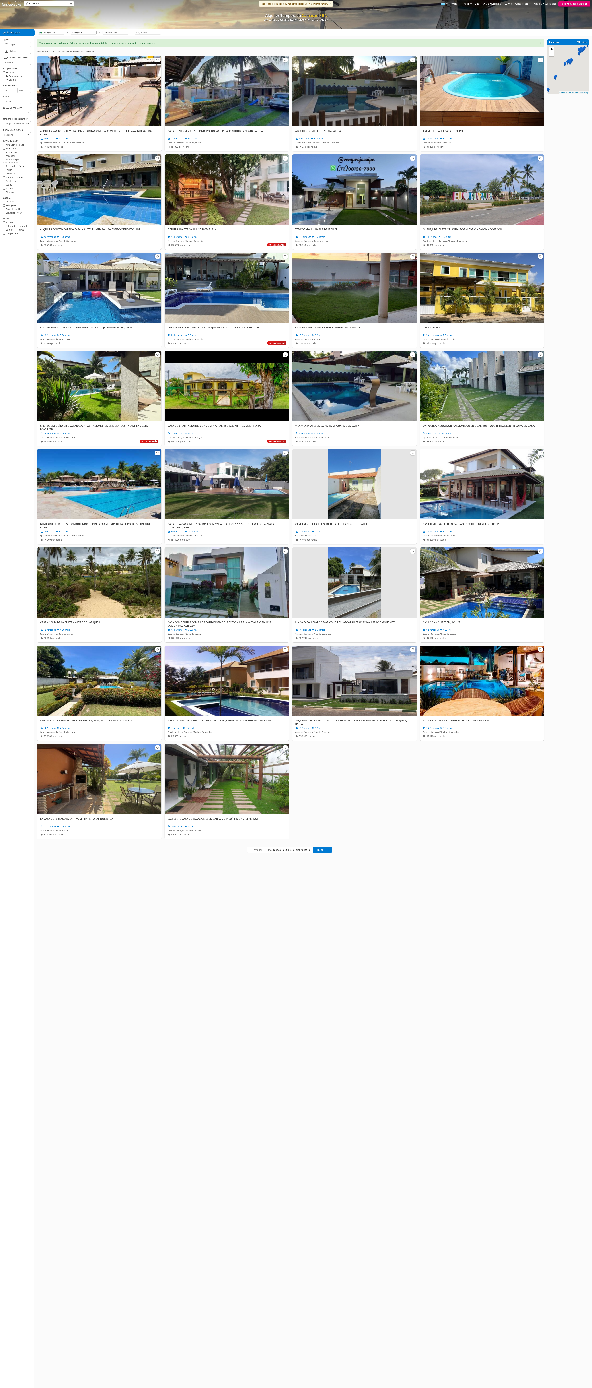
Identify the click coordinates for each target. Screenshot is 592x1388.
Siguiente (321, 849)
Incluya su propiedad (572, 3)
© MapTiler (570, 92)
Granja (12, 79)
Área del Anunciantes (545, 3)
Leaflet (562, 92)
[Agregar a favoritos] (157, 60)
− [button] (552, 54)
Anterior (258, 849)
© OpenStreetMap (581, 92)
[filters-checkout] (6, 51)
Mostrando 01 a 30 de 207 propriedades (289, 849)
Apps (467, 3)
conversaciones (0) (519, 3)
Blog (477, 3)
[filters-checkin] (6, 44)
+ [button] (552, 49)
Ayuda (454, 3)
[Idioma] (445, 3)
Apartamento (15, 75)
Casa (11, 72)
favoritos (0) (494, 3)
